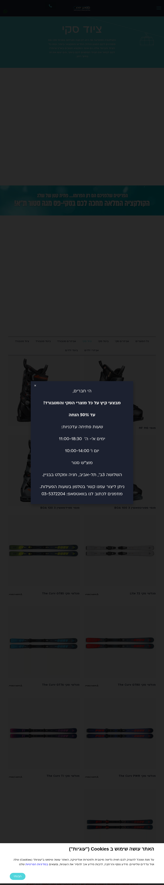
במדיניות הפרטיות (36, 864)
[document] (82, 442)
